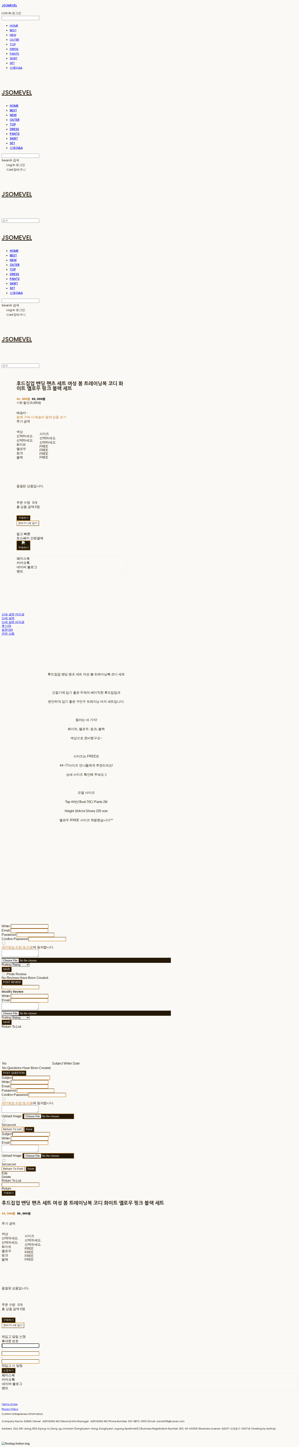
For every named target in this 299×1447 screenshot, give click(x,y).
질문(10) (7, 629)
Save (29, 1129)
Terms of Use (9, 1404)
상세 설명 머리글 (13, 614)
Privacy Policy (10, 1409)
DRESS (14, 49)
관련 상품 (8, 633)
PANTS (14, 53)
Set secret (9, 1125)
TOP (13, 44)
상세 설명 (8, 618)
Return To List (12, 1129)
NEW (13, 35)
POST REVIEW (12, 982)
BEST (13, 30)
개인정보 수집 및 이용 (17, 947)
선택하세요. (24, 436)
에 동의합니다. (28, 947)
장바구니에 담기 (13, 1325)
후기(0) (6, 626)
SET (12, 63)
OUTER (14, 39)
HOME (14, 25)
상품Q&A (16, 68)
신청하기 (8, 1370)
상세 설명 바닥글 (13, 622)
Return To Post (13, 1169)
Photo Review (16, 974)
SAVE (6, 969)
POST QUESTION (14, 1073)
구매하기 (8, 1193)
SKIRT (13, 58)
